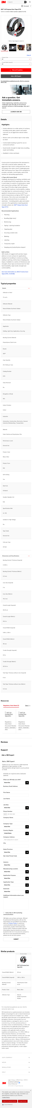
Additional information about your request (13, 896)
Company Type (7, 823)
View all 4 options (17, 70)
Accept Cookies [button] (22, 1101)
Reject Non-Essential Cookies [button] (9, 1101)
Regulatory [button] (6, 1067)
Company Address (9, 837)
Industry (5, 862)
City (4, 843)
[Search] (25, 2)
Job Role (6, 805)
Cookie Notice (6, 1097)
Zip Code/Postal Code (10, 856)
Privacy (13, 1080)
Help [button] (3, 1072)
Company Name (8, 817)
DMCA (25, 1080)
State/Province (8, 849)
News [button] (4, 1062)
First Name (6, 792)
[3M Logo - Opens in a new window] (3, 2)
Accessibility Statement (13, 1081)
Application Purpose (9, 875)
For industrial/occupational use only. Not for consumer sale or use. (15, 82)
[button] (7, 1104)
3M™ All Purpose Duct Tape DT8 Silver (22, 714)
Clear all (29, 55)
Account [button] (26, 6)
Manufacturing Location (10, 869)
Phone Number (7, 811)
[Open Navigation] (30, 2)
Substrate (6, 888)
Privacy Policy (13, 923)
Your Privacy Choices (13, 1082)
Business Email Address (10, 786)
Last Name (6, 798)
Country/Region (8, 830)
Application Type (8, 882)
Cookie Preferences (12, 1084)
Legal (9, 1080)
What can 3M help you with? (12, 779)
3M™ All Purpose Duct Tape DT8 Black (9, 714)
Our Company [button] (7, 1057)
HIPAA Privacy (19, 1080)
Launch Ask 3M (16, 111)
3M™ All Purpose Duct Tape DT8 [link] (23, 966)
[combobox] (5, 814)
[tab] (11, 706)
